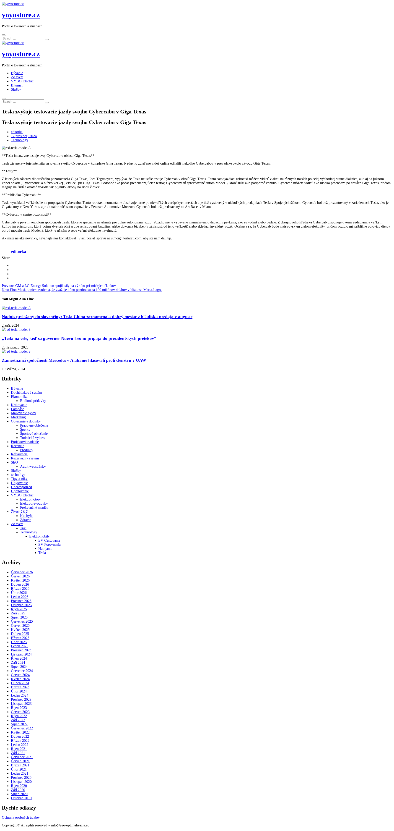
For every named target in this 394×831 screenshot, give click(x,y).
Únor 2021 (19, 769)
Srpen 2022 (19, 724)
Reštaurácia (19, 454)
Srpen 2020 (19, 794)
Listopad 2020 (21, 782)
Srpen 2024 (19, 666)
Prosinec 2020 (21, 777)
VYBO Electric (22, 81)
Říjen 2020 (19, 786)
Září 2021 (18, 753)
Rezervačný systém (25, 458)
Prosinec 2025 (21, 601)
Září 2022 (18, 720)
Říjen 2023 (19, 708)
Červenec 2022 (22, 728)
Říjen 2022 (19, 716)
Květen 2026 (20, 580)
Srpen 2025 (19, 617)
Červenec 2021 (22, 757)
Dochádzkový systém (26, 392)
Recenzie (17, 446)
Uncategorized (21, 487)
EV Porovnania (49, 544)
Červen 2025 (20, 625)
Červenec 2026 (22, 572)
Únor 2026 (19, 593)
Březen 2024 (20, 687)
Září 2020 (18, 790)
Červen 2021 (20, 761)
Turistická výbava (33, 438)
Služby (16, 89)
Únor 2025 (19, 642)
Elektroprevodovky (34, 503)
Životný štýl (19, 512)
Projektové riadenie (25, 442)
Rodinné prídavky (33, 401)
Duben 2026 (20, 584)
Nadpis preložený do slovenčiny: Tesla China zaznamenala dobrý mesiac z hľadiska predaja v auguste (97, 316)
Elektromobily (39, 536)
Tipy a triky (19, 479)
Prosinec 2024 (21, 650)
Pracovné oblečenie (34, 425)
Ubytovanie (19, 483)
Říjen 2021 (19, 749)
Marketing (18, 417)
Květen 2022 (20, 732)
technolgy (18, 475)
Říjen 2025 (19, 609)
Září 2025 (18, 613)
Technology (19, 140)
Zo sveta (17, 77)
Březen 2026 (20, 588)
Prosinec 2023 (21, 699)
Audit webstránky (33, 466)
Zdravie (25, 520)
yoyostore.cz (21, 15)
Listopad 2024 (21, 654)
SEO (14, 462)
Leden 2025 (19, 646)
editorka (17, 132)
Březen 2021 (20, 765)
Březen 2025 (20, 638)
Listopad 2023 (21, 703)
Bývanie (17, 73)
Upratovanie (20, 491)
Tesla (42, 553)
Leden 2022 (19, 745)
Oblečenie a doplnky (26, 421)
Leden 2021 (19, 773)
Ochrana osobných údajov (21, 817)
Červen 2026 (20, 576)
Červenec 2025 (22, 621)
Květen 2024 (20, 679)
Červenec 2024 (22, 671)
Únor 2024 (19, 691)
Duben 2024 (20, 683)
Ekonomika (19, 396)
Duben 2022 (20, 736)
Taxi (23, 528)
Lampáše (17, 409)
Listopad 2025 (21, 605)
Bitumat (16, 85)
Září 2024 (18, 662)
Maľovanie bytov (23, 413)
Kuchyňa (26, 516)
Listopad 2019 (21, 798)
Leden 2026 (19, 597)
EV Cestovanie (49, 540)
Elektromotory (30, 499)
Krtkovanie (19, 405)
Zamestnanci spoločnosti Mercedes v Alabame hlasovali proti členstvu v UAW (74, 360)
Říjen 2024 (19, 658)
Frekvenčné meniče (34, 507)
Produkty (26, 450)
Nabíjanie (45, 549)
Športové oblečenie (34, 433)
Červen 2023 (20, 712)
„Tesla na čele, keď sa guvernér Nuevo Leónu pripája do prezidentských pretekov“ (79, 338)
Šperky (25, 429)
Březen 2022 (20, 740)
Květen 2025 (20, 630)
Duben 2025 (20, 634)
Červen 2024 (20, 675)
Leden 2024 (19, 695)
